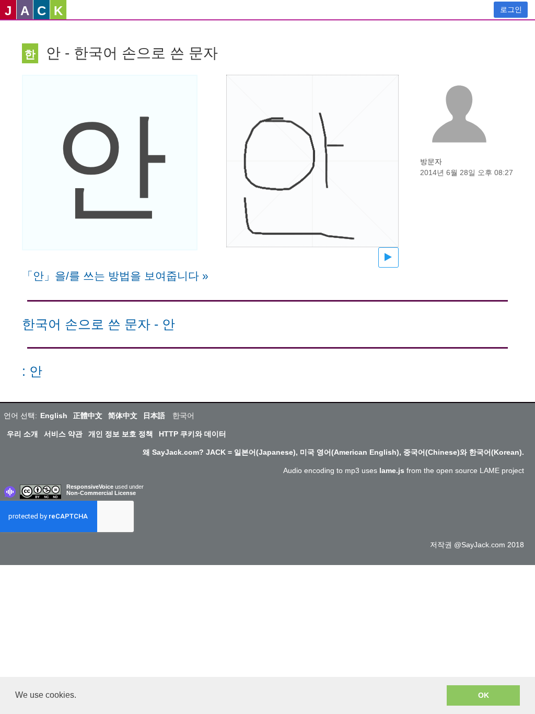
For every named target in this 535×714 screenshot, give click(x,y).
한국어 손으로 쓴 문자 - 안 (98, 324)
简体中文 (122, 415)
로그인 (511, 9)
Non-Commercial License (101, 493)
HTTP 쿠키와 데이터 (192, 434)
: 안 (32, 371)
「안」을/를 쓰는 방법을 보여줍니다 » (115, 276)
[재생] (388, 257)
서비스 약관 (63, 434)
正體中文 (87, 415)
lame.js (391, 470)
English (53, 415)
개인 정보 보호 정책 (120, 434)
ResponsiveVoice (89, 486)
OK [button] (483, 695)
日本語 (154, 415)
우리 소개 (22, 434)
